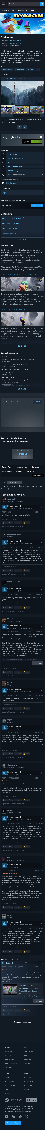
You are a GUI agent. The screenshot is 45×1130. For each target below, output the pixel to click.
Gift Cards (8, 1067)
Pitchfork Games (15, 41)
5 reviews (10, 536)
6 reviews (19, 621)
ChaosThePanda (13, 619)
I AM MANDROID (13, 582)
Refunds (8, 1093)
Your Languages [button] (13, 482)
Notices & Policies (11, 1085)
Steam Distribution (11, 1063)
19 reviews (20, 860)
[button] (5, 10)
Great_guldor (12, 499)
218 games (10, 501)
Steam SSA (9, 1055)
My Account (28, 1089)
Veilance (10, 810)
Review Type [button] (6, 467)
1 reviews (20, 685)
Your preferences (22, 441)
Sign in (3, 120)
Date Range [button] (6, 472)
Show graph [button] (37, 475)
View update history (9, 228)
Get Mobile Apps (13, 1123)
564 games (10, 767)
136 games (10, 685)
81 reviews (20, 767)
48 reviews (10, 584)
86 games (10, 813)
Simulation (19, 70)
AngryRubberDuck (14, 534)
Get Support (28, 1085)
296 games (10, 860)
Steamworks (9, 1059)
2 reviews (10, 722)
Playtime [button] (19, 472)
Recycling (27, 1063)
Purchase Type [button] (21, 467)
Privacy (7, 1077)
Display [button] (29, 472)
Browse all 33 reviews (22, 1022)
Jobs (25, 1055)
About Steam (9, 1051)
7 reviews (20, 501)
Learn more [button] (37, 205)
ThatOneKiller (12, 765)
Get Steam (27, 1077)
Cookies (7, 1089)
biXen (9, 915)
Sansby (10, 682)
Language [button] (35, 467)
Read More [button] (37, 663)
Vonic (9, 858)
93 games (10, 621)
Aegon (9, 720)
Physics (30, 70)
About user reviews (8, 441)
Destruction (7, 70)
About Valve (28, 1051)
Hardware (27, 1059)
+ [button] (37, 70)
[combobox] (24, 4)
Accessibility (9, 1081)
